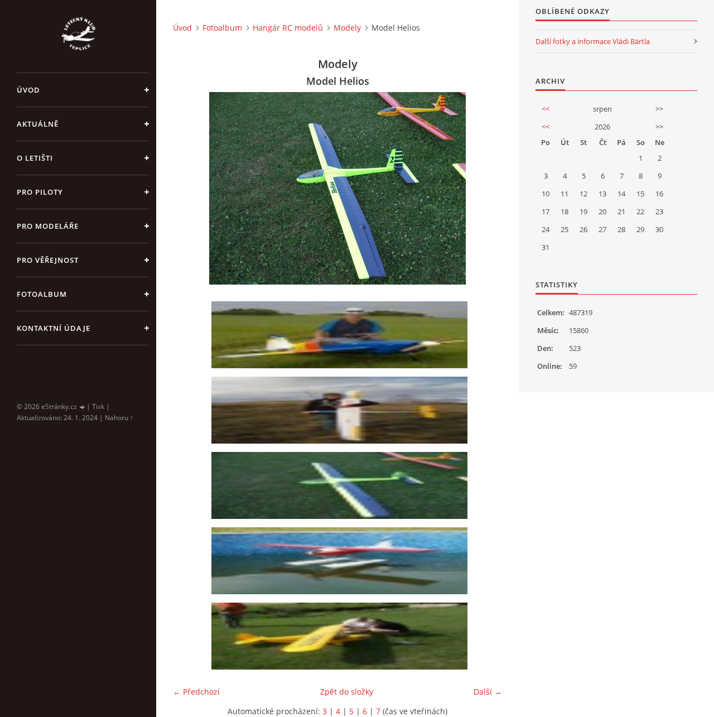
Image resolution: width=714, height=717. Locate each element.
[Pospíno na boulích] (341, 410)
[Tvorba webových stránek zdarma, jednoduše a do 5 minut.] (82, 407)
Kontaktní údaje (53, 328)
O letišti (35, 158)
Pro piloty (40, 192)
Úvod (28, 90)
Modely (347, 27)
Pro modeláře (48, 226)
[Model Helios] (341, 485)
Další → (488, 691)
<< (545, 109)
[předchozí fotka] (191, 188)
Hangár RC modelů (288, 27)
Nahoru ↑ (119, 417)
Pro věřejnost (48, 260)
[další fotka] (483, 188)
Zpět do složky (346, 691)
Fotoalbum (42, 294)
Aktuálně (38, 124)
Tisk (98, 406)
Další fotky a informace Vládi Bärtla (593, 41)
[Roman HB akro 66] (341, 334)
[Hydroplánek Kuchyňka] (341, 560)
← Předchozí (196, 691)
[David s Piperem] (341, 636)
